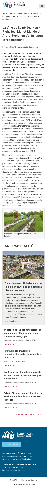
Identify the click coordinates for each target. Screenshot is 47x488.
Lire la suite (12, 321)
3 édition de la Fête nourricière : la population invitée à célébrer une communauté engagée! (22, 333)
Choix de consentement (20, 484)
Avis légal (32, 484)
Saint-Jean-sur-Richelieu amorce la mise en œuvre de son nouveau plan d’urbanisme (23, 287)
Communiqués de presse (26, 47)
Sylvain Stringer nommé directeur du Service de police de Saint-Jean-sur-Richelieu (23, 396)
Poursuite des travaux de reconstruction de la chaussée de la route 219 (23, 354)
